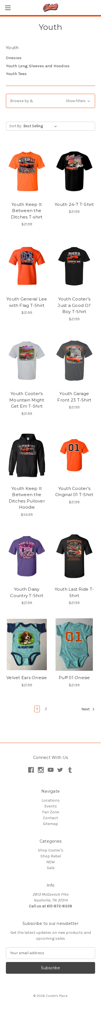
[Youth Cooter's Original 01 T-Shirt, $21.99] (74, 455)
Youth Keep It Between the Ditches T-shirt (27, 211)
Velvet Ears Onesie (26, 677)
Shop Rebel (50, 856)
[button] (50, 101)
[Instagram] (41, 770)
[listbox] (41, 126)
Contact (50, 818)
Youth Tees (16, 73)
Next (86, 709)
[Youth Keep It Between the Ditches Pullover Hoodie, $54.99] (27, 455)
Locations (51, 800)
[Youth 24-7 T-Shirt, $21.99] (74, 171)
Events (50, 806)
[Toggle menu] (7, 7)
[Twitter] (60, 770)
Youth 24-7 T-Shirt (74, 204)
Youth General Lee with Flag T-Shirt (26, 302)
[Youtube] (51, 770)
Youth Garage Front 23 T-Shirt (74, 397)
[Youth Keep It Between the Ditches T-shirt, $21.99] (27, 171)
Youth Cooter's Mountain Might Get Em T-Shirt (26, 400)
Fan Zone (50, 812)
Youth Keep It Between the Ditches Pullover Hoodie (27, 498)
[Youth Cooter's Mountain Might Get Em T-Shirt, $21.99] (27, 361)
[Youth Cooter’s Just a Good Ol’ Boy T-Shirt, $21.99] (74, 266)
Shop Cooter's (50, 850)
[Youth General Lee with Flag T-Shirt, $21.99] (27, 266)
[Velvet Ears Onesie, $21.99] (27, 644)
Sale (50, 867)
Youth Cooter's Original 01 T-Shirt (74, 491)
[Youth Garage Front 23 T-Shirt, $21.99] (74, 361)
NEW (50, 862)
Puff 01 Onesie (74, 677)
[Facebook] (31, 770)
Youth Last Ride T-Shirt (74, 592)
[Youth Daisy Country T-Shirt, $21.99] (27, 556)
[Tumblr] (70, 770)
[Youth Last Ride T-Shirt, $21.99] (74, 556)
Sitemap (50, 823)
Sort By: (15, 126)
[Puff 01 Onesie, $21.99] (74, 644)
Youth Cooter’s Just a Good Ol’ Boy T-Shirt (74, 305)
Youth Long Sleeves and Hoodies (38, 65)
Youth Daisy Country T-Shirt (26, 592)
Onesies (14, 57)
